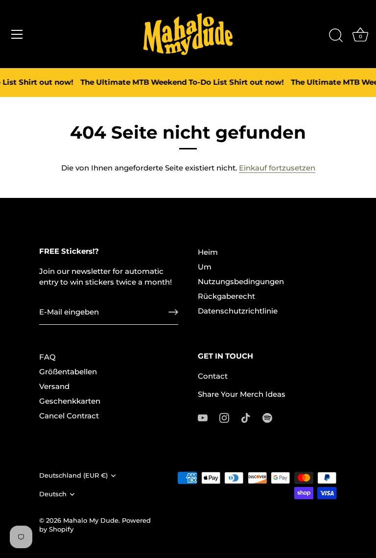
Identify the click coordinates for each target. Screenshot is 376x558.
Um (205, 266)
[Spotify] (267, 417)
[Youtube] (203, 417)
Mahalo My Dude (90, 520)
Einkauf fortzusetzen (277, 167)
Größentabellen (68, 371)
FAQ (47, 357)
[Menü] (17, 34)
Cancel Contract (69, 415)
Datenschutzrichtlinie (238, 310)
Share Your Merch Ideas (241, 394)
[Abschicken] (173, 312)
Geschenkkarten (69, 401)
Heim (208, 252)
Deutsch (53, 494)
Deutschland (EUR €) (73, 475)
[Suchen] (336, 36)
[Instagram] (224, 417)
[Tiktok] (246, 417)
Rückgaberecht (226, 296)
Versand (54, 386)
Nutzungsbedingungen (241, 281)
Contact (213, 376)
